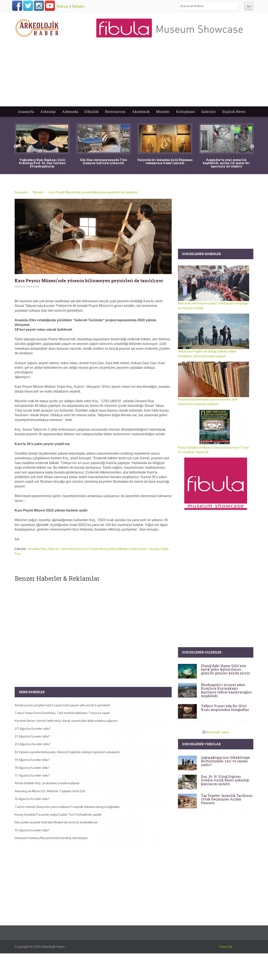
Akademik (141, 111)
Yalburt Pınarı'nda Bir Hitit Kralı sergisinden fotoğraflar (225, 708)
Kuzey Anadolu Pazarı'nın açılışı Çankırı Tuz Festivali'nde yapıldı (58, 814)
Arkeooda (70, 111)
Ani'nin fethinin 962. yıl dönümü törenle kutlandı (47, 783)
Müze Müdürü (119, 549)
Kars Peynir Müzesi (95, 549)
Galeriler (208, 111)
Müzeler (163, 111)
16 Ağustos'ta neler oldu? (32, 799)
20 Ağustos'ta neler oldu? (33, 744)
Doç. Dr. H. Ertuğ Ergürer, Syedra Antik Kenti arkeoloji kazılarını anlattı (225, 780)
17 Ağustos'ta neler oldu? (32, 775)
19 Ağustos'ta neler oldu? (32, 760)
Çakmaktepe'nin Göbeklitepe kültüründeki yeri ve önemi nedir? (225, 761)
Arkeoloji (48, 111)
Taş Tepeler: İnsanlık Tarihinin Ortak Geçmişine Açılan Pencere (227, 799)
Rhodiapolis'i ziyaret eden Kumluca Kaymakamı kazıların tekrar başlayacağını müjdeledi (226, 690)
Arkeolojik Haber (53, 946)
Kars (78, 549)
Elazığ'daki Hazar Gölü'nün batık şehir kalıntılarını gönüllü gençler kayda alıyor (225, 669)
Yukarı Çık (226, 946)
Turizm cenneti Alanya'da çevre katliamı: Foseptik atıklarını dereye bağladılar (67, 807)
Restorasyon (115, 111)
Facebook (17, 6)
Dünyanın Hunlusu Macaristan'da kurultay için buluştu (51, 838)
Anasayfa (26, 111)
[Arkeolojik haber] (37, 27)
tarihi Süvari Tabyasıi (144, 549)
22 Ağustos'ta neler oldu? (33, 728)
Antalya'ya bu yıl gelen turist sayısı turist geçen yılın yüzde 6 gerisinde (62, 705)
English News (233, 111)
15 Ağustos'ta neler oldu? (32, 830)
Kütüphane (185, 111)
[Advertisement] (134, 75)
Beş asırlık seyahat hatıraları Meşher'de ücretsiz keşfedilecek (56, 822)
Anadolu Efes (37, 549)
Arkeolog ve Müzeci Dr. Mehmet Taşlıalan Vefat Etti (50, 791)
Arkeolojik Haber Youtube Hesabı (50, 6)
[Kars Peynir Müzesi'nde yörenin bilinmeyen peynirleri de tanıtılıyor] (93, 236)
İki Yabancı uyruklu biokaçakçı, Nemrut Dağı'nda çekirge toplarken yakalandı (67, 752)
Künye (62, 6)
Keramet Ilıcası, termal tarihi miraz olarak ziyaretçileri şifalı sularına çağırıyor (66, 720)
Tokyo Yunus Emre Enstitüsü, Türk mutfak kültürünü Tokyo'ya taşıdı (62, 713)
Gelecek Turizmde (60, 549)
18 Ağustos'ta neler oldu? (32, 767)
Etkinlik (91, 111)
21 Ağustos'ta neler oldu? (32, 736)
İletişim (78, 6)
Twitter (28, 6)
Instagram (39, 6)
